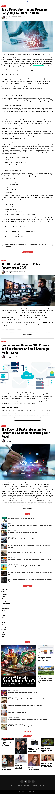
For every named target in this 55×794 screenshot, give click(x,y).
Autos (2, 593)
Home (2, 617)
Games (3, 612)
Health (3, 615)
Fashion (3, 610)
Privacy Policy (27, 785)
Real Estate (4, 626)
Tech (2, 633)
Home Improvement (6, 619)
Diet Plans (4, 601)
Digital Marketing (5, 603)
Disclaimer (34, 785)
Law (2, 620)
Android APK (4, 589)
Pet (2, 624)
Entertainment (5, 608)
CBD (2, 598)
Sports (3, 631)
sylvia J (9, 18)
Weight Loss (4, 638)
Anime (3, 591)
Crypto (3, 600)
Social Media (4, 627)
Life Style (3, 622)
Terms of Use (41, 785)
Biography (3, 594)
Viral (2, 636)
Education (3, 607)
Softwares (3, 629)
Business (3, 596)
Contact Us (13, 785)
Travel (3, 634)
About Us (20, 785)
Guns (2, 613)
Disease (3, 605)
